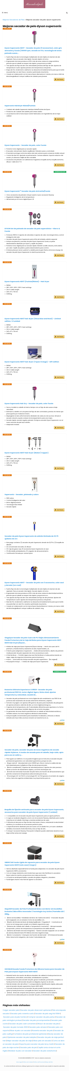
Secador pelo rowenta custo (22, 1013)
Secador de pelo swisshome (44, 1051)
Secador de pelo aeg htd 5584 (47, 1013)
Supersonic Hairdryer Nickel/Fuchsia (20, 106)
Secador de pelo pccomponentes (36, 1020)
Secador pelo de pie (28, 1047)
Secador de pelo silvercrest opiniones (36, 1010)
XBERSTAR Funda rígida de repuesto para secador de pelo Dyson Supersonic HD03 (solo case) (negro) (32, 863)
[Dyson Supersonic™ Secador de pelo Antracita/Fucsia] (34, 181)
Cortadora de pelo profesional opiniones (30, 1034)
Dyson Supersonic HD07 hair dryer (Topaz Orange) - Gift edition (32, 362)
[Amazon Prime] (61, 720)
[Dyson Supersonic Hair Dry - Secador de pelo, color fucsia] (34, 394)
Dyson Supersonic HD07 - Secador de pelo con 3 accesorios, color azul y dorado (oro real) (34, 583)
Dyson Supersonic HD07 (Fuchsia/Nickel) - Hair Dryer (27, 281)
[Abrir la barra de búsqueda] (67, 13)
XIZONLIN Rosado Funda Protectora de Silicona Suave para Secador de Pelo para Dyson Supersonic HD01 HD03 (34, 970)
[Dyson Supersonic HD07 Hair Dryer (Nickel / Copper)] (34, 443)
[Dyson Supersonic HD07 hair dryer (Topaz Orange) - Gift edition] (34, 352)
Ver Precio (60, 79)
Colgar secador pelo (11, 1010)
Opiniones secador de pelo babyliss (22, 1037)
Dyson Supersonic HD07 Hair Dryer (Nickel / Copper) (27, 453)
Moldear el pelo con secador (20, 1051)
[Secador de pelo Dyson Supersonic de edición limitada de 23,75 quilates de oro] (34, 526)
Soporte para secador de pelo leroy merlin (37, 1044)
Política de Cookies (28, 1062)
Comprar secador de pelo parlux (41, 1017)
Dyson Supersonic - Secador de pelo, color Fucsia (25, 145)
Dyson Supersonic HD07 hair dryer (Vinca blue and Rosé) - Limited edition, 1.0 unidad (33, 319)
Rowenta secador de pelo (42, 1030)
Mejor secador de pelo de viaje (19, 1041)
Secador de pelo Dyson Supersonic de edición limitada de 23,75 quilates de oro (31, 537)
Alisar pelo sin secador (42, 1041)
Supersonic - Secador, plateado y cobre (22, 494)
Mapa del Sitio (49, 1062)
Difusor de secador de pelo (48, 1024)
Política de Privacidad (39, 1062)
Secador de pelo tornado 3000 (15, 1027)
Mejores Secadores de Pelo (13, 20)
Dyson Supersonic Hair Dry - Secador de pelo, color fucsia (29, 403)
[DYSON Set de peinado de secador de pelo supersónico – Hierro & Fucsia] (34, 219)
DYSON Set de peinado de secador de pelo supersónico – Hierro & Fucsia (32, 229)
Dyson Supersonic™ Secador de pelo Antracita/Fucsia (27, 191)
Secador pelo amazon (38, 1027)
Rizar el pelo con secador (20, 1030)
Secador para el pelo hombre (15, 1017)
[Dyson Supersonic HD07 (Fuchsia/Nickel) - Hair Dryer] (34, 272)
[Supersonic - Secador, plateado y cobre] (34, 485)
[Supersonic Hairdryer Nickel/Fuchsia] (34, 96)
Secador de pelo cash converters (22, 1024)
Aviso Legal (19, 1062)
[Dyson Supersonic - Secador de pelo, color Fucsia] (34, 135)
